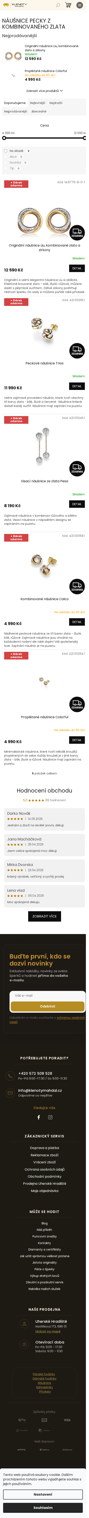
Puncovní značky (44, 1236)
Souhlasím (43, 1507)
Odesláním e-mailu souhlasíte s (47, 1020)
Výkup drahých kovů (44, 1276)
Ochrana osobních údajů (45, 1169)
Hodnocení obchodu (44, 790)
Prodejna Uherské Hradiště (44, 1183)
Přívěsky (45, 1392)
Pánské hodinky (44, 1374)
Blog (45, 1223)
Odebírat (47, 1006)
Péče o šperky (44, 1269)
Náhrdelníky (44, 1387)
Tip (14, 168)
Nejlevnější (37, 103)
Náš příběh (44, 1230)
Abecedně (38, 111)
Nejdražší (55, 103)
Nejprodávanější (15, 111)
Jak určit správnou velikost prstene (45, 1256)
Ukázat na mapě (47, 1332)
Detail (77, 268)
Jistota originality (44, 1263)
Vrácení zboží (44, 1162)
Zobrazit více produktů (42, 91)
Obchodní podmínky (44, 1176)
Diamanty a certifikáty (44, 1250)
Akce (16, 157)
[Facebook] (38, 1117)
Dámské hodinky (45, 1378)
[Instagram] (50, 1117)
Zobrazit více (44, 916)
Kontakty (44, 1243)
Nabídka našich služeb (44, 1289)
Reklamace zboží (45, 1155)
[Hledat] (58, 5)
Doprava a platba (44, 1148)
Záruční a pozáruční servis (44, 1282)
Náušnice (44, 1383)
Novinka (18, 162)
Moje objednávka (44, 1191)
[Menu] (80, 5)
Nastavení (43, 1494)
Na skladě (19, 151)
